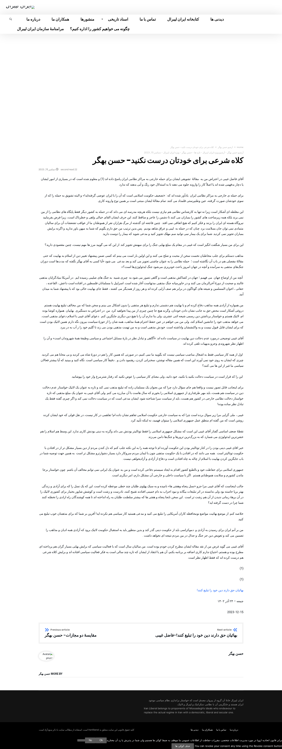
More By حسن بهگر (50, 673)
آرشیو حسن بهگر (225, 147)
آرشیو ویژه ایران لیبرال (214, 152)
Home (240, 147)
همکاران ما (207, 729)
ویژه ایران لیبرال (171, 152)
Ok (101, 740)
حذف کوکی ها (182, 746)
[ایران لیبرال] (20, 5)
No (90, 740)
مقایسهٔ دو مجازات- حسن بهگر (70, 633)
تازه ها (197, 152)
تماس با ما (221, 729)
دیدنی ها (194, 729)
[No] (81, 740)
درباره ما (234, 729)
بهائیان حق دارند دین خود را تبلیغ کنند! (220, 590)
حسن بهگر (187, 152)
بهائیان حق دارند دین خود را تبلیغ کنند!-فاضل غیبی (196, 633)
